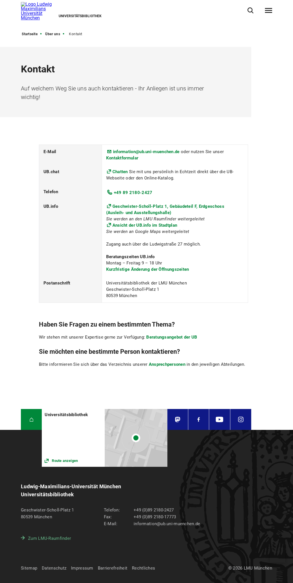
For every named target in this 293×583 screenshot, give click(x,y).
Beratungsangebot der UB (171, 337)
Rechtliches (143, 568)
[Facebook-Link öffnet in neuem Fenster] (198, 419)
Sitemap (29, 568)
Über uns (52, 34)
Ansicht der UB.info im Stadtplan (144, 225)
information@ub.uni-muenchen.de (146, 151)
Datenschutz (54, 568)
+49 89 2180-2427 (133, 192)
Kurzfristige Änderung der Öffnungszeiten (147, 269)
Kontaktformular (122, 158)
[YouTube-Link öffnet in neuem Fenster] (219, 419)
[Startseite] (31, 419)
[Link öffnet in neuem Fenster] (104, 438)
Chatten (120, 171)
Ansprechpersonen (168, 364)
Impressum (82, 568)
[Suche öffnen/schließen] (251, 10)
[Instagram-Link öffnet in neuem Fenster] (240, 419)
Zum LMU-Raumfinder (49, 538)
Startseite (29, 34)
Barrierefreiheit (112, 568)
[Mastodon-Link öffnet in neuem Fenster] (177, 419)
